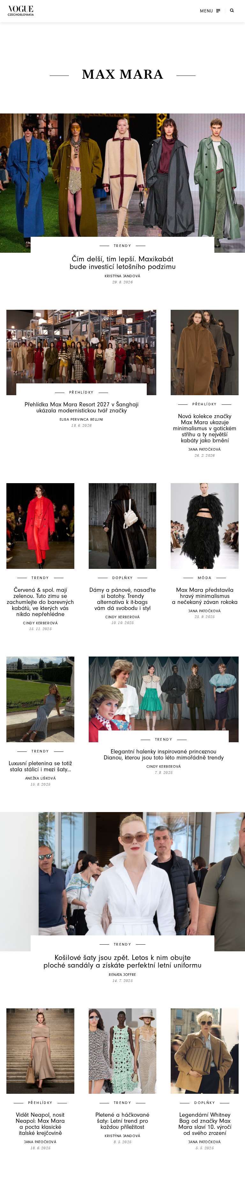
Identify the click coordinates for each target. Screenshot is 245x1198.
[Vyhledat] (232, 10)
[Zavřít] (238, 1191)
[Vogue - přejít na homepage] (20, 10)
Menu (206, 11)
